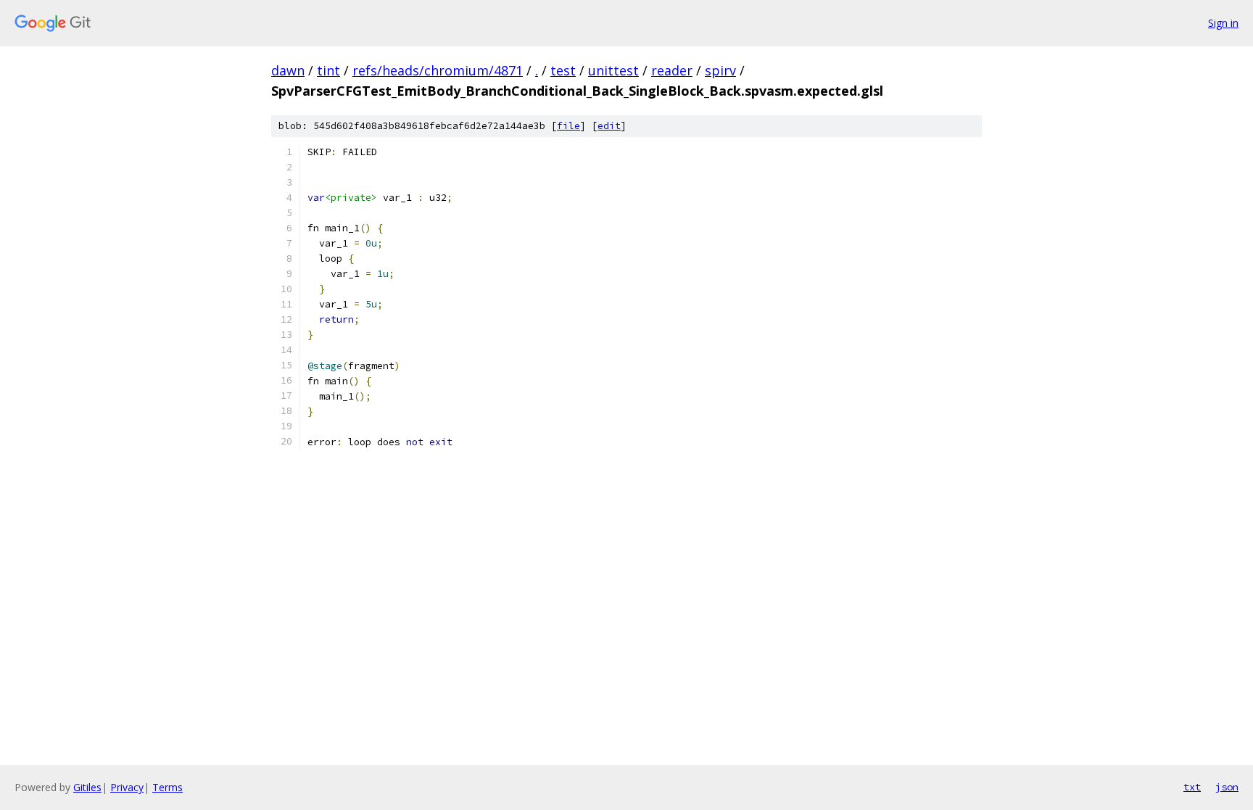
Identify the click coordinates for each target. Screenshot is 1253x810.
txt (1192, 786)
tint (328, 70)
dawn (288, 70)
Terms (167, 787)
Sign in (1223, 23)
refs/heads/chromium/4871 (437, 70)
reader (671, 70)
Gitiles (87, 787)
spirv (720, 70)
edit (609, 126)
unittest (613, 70)
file (568, 126)
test (563, 70)
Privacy (127, 787)
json (1226, 786)
